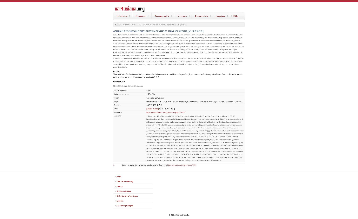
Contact (120, 186)
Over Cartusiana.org (125, 181)
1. (113, 165)
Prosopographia (162, 16)
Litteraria (182, 16)
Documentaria (201, 16)
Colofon (120, 201)
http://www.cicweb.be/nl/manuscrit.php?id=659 (165, 112)
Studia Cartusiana (124, 191)
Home (117, 24)
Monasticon (141, 16)
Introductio (122, 16)
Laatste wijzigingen (125, 205)
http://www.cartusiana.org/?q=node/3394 (181, 165)
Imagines (221, 16)
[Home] (129, 9)
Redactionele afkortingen (127, 196)
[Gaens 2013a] (152, 108)
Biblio (235, 16)
